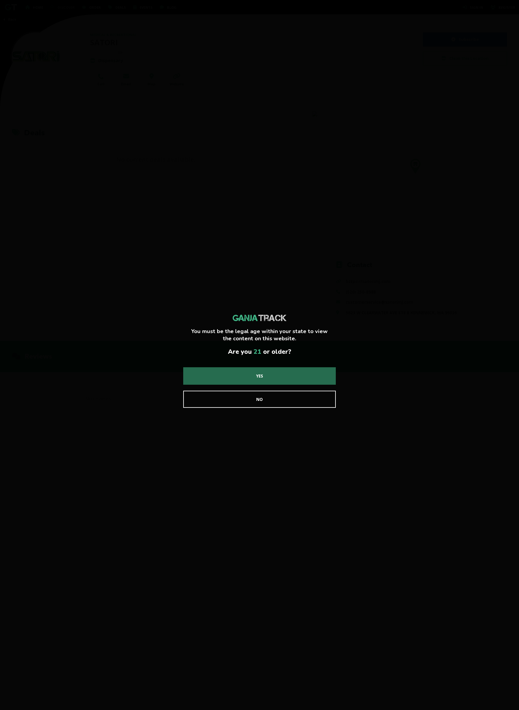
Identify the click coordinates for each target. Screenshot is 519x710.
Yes (259, 376)
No (259, 399)
